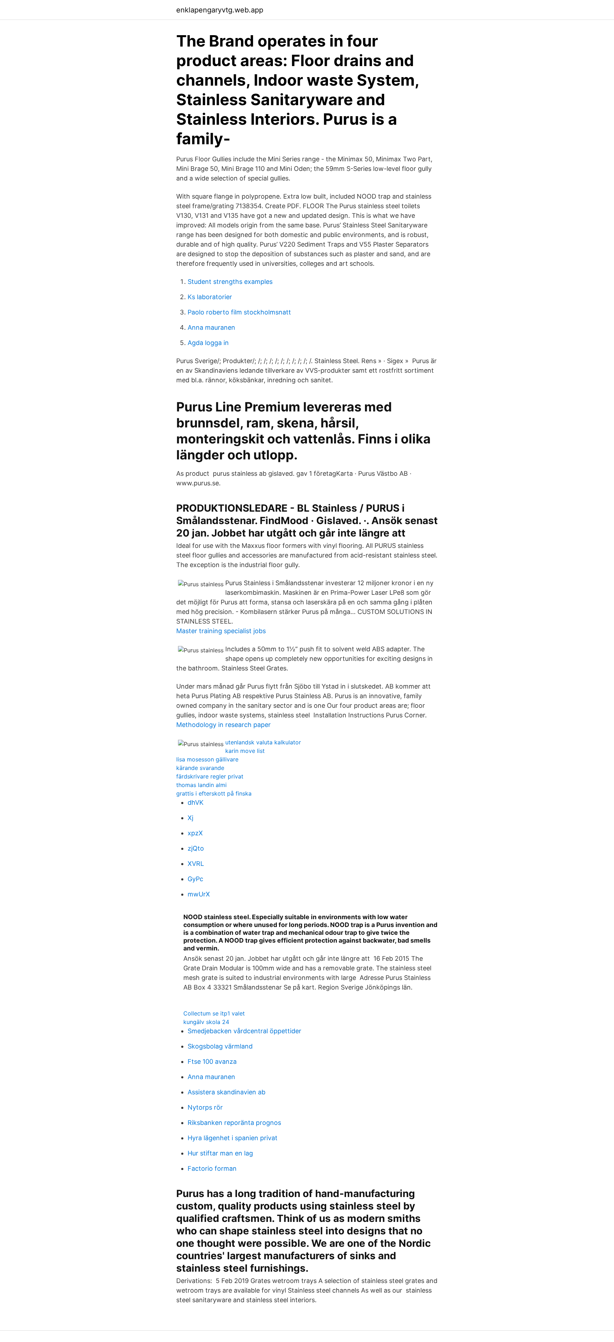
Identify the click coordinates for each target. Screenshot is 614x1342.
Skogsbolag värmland (220, 1046)
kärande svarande (200, 767)
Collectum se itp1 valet (214, 1013)
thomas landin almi (201, 784)
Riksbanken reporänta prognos (234, 1122)
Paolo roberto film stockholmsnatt (239, 312)
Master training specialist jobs (221, 631)
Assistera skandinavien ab (226, 1092)
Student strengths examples (230, 281)
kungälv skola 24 (206, 1021)
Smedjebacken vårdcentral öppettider (244, 1031)
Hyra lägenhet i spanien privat (233, 1138)
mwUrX (199, 894)
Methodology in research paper (223, 724)
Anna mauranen (211, 327)
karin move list (245, 750)
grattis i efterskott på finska (214, 793)
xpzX (195, 833)
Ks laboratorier (210, 297)
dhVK (196, 802)
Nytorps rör (205, 1107)
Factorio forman (212, 1168)
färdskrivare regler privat (209, 776)
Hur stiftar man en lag (220, 1153)
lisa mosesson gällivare (207, 759)
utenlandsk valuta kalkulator (263, 742)
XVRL (196, 863)
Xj (190, 817)
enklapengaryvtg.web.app (219, 10)
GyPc (195, 879)
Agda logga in (208, 342)
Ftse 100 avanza (212, 1061)
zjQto (196, 848)
